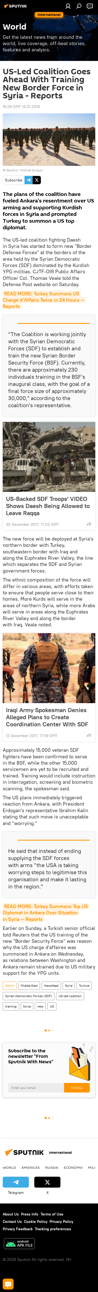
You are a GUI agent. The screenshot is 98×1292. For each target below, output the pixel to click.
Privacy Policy (61, 1221)
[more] (89, 523)
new (40, 1006)
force (27, 1006)
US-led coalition (70, 996)
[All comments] (8, 1284)
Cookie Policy (35, 1221)
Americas (31, 1167)
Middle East (29, 985)
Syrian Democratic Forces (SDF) (28, 996)
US (52, 1006)
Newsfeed (51, 985)
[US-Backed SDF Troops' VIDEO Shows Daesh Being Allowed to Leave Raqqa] (49, 457)
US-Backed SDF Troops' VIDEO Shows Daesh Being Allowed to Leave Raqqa (48, 505)
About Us (11, 1214)
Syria (68, 985)
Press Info (29, 1214)
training (11, 1006)
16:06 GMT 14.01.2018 (21, 106)
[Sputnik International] (16, 8)
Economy (73, 1167)
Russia (51, 1167)
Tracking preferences (53, 1228)
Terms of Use (52, 1214)
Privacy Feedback (18, 1228)
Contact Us (12, 1221)
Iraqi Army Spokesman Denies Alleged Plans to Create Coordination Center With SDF (47, 717)
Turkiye (84, 985)
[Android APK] (19, 1244)
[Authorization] (68, 6)
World (9, 985)
